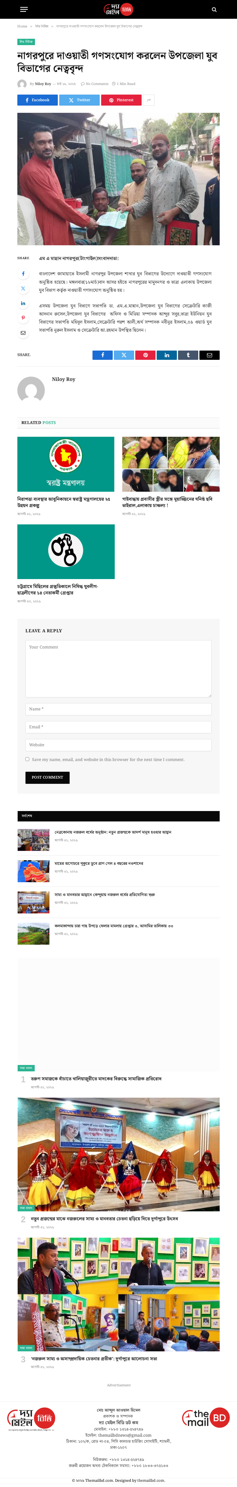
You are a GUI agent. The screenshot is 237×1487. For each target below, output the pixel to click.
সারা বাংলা (26, 1068)
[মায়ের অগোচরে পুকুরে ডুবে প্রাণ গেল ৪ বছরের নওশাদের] (33, 871)
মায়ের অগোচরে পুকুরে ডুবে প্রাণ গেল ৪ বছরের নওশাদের (99, 864)
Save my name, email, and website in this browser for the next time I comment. (108, 760)
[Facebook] (23, 273)
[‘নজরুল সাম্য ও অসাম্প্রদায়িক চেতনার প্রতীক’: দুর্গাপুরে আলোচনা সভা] (119, 1294)
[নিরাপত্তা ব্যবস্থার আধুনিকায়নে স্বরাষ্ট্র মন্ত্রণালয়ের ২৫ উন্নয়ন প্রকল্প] (66, 464)
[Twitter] (23, 288)
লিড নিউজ (26, 42)
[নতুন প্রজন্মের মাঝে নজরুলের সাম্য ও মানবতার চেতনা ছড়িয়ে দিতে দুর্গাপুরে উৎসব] (119, 1154)
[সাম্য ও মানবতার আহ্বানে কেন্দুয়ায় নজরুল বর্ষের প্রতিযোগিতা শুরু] (33, 902)
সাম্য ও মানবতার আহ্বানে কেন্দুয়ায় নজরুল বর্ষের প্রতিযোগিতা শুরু (105, 895)
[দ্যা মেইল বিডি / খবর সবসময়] (118, 9)
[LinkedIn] (23, 303)
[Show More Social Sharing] (149, 100)
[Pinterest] (23, 318)
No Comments (97, 84)
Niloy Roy (43, 84)
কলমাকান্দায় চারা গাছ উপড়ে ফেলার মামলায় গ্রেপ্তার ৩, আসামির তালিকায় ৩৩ (114, 926)
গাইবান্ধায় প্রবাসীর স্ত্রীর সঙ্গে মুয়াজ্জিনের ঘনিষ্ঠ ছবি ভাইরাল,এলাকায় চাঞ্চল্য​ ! (167, 502)
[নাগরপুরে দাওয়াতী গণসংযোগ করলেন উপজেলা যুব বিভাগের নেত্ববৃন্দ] (118, 179)
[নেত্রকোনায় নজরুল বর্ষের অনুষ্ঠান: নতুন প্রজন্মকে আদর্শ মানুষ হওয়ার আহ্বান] (33, 840)
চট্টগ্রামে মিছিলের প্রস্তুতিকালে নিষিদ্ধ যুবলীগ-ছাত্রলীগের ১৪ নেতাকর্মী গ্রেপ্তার (57, 590)
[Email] (23, 332)
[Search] (214, 9)
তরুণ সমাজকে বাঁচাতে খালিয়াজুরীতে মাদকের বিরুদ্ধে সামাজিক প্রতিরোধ (96, 1079)
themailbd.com (150, 1481)
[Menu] (24, 9)
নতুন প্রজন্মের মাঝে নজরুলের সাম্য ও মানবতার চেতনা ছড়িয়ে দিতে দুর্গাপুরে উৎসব (104, 1219)
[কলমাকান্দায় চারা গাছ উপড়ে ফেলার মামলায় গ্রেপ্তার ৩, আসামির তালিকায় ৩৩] (33, 934)
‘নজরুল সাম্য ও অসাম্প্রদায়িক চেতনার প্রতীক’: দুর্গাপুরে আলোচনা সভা (94, 1359)
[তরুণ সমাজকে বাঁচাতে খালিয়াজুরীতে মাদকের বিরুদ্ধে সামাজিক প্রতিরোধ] (119, 1014)
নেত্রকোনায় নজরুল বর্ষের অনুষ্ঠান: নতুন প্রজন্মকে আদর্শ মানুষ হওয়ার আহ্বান (113, 832)
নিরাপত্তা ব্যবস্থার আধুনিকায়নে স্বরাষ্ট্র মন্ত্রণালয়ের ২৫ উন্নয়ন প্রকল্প (63, 502)
